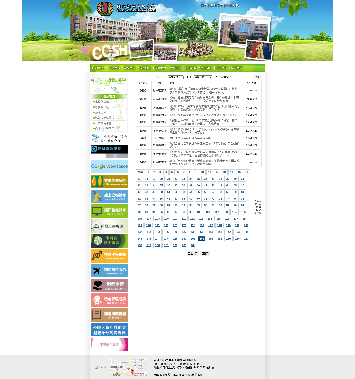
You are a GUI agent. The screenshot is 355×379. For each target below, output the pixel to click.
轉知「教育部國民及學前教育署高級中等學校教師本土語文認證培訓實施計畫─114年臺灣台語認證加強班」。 (204, 99)
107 (148, 218)
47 (139, 192)
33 (146, 185)
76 (242, 198)
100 (199, 212)
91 (242, 205)
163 (184, 245)
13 (224, 172)
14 (231, 172)
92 (139, 212)
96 (168, 212)
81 (168, 205)
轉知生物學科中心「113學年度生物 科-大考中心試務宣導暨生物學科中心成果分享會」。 (204, 131)
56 (205, 192)
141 (219, 232)
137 (184, 232)
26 (205, 178)
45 (235, 185)
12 (216, 172)
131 (246, 225)
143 (237, 232)
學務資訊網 (102, 107)
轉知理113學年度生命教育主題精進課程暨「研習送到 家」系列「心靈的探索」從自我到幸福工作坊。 (204, 108)
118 (244, 218)
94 (153, 212)
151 (193, 238)
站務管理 (236, 68)
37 (176, 185)
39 (190, 185)
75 (235, 198)
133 (148, 232)
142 (228, 232)
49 (153, 192)
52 (176, 192)
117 (236, 218)
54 (190, 192)
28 (220, 178)
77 (139, 205)
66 (168, 198)
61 (242, 192)
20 (161, 178)
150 (184, 238)
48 (146, 192)
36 (168, 185)
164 (193, 245)
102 (216, 212)
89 (227, 205)
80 (161, 205)
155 (228, 238)
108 (157, 218)
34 (153, 185)
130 (237, 225)
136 (175, 232)
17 (139, 178)
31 (242, 178)
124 (184, 225)
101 (208, 212)
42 (213, 185)
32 (139, 185)
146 (148, 238)
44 (227, 185)
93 (146, 212)
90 (235, 205)
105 (243, 212)
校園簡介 (99, 68)
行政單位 (114, 68)
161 (166, 245)
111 (184, 218)
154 (219, 238)
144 (246, 232)
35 (161, 185)
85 (198, 205)
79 (153, 205)
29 (227, 178)
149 (175, 238)
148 (166, 238)
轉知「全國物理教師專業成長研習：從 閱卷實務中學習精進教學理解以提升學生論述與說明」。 (204, 162)
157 (246, 238)
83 (183, 205)
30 (235, 178)
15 (239, 172)
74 (227, 198)
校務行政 (190, 68)
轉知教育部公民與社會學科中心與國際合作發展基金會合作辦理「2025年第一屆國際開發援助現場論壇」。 (204, 153)
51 (168, 192)
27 (213, 178)
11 (209, 172)
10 (202, 172)
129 (228, 225)
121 (157, 225)
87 (213, 205)
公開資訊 (100, 112)
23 (183, 178)
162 (175, 245)
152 (202, 238)
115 (218, 218)
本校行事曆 (102, 101)
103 (225, 212)
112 (192, 218)
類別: (190, 77)
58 (220, 192)
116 (227, 218)
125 (193, 225)
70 (198, 198)
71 (205, 198)
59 (227, 192)
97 (176, 212)
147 (157, 238)
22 (176, 178)
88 (220, 205)
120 (148, 225)
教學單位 (129, 68)
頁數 (140, 172)
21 (168, 178)
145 (140, 238)
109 (166, 218)
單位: (163, 77)
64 (153, 198)
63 (146, 198)
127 (210, 225)
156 (237, 238)
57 (213, 192)
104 (234, 212)
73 (220, 198)
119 (140, 225)
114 (210, 218)
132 (140, 232)
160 (157, 245)
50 (161, 192)
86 (205, 205)
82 (176, 205)
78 (146, 205)
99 (190, 212)
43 (220, 185)
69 (190, 198)
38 (183, 185)
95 (161, 212)
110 (175, 218)
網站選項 (109, 96)
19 (153, 178)
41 (205, 185)
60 (235, 192)
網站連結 (206, 68)
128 (219, 225)
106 (140, 218)
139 (202, 232)
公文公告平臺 (103, 123)
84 (190, 205)
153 (211, 238)
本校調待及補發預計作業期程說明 (190, 138)
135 (166, 232)
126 (202, 225)
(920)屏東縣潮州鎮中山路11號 (178, 360)
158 (140, 245)
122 (166, 225)
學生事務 (221, 68)
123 (175, 225)
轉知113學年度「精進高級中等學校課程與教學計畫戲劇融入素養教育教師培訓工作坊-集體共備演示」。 (203, 90)
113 (201, 218)
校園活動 (160, 68)
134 (157, 232)
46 (242, 185)
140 (211, 232)
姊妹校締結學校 (104, 117)
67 (176, 198)
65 (161, 198)
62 (139, 198)
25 (198, 178)
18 (146, 178)
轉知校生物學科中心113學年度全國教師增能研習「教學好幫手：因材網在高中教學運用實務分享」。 (203, 122)
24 (190, 178)
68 (183, 198)
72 (213, 198)
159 (148, 245)
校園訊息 (145, 68)
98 (183, 212)
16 (246, 172)
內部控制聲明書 (104, 128)
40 (198, 185)
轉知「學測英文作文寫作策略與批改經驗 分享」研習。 (203, 115)
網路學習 (175, 68)
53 (183, 192)
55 (198, 192)
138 (193, 232)
